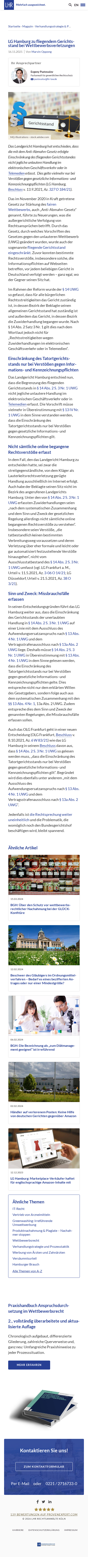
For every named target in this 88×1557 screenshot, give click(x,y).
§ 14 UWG (70, 289)
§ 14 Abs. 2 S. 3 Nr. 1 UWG (57, 388)
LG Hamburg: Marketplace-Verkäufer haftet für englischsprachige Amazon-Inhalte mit (42, 1180)
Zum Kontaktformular (44, 1466)
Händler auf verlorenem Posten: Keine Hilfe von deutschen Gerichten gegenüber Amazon (43, 1114)
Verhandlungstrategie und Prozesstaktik (40, 1246)
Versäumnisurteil (24, 1258)
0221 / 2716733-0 (61, 1483)
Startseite (14, 26)
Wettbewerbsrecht (25, 1240)
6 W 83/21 (39, 740)
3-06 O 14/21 (54, 573)
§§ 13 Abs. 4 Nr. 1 (21, 704)
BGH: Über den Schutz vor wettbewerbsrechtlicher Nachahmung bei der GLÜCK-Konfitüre (40, 909)
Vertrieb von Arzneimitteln (31, 1214)
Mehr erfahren (29, 1364)
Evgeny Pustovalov (42, 71)
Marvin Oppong (42, 51)
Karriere (18, 1530)
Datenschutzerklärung (44, 1530)
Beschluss (15, 189)
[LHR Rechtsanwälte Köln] (9, 5)
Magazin (27, 26)
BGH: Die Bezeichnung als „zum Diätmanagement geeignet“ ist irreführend (42, 1047)
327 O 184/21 (60, 189)
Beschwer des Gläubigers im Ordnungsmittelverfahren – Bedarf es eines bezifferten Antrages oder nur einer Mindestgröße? (43, 979)
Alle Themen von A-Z (27, 1271)
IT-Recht (18, 1209)
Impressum (71, 1530)
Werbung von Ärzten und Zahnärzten (38, 1252)
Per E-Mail (20, 1483)
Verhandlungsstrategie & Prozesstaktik (59, 26)
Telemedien (16, 173)
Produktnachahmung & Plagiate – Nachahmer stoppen (42, 1232)
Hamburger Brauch (25, 1264)
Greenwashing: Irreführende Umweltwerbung (32, 1222)
